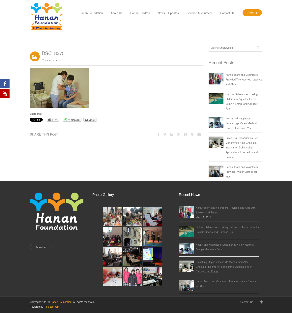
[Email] (199, 134)
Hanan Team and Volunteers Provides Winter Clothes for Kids (241, 171)
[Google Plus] (178, 134)
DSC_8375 (53, 52)
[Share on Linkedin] (171, 134)
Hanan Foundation (61, 302)
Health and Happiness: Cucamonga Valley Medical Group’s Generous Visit (241, 123)
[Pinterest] (192, 134)
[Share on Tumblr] (185, 134)
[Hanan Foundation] (47, 17)
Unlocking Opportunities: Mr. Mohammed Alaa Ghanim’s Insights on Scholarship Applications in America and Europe (241, 147)
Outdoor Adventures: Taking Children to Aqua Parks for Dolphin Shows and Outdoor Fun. (241, 101)
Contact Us (246, 302)
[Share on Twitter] (164, 134)
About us (41, 247)
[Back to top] (261, 302)
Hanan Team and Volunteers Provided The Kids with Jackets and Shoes (243, 79)
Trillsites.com (51, 306)
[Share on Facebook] (158, 134)
